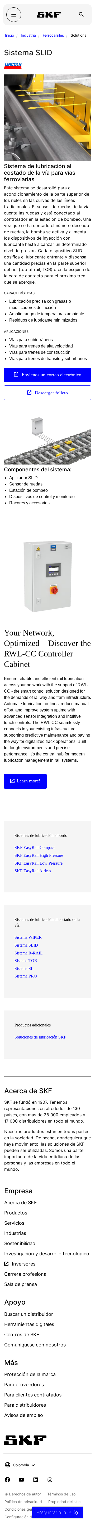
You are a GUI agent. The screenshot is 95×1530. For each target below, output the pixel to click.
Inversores (23, 1264)
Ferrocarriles (53, 35)
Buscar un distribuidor (28, 1314)
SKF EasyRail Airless (33, 871)
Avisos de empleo (23, 1415)
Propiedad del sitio (64, 1501)
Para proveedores (24, 1384)
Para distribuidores (25, 1405)
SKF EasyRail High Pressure (39, 855)
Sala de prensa (20, 1284)
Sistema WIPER (28, 937)
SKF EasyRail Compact (35, 847)
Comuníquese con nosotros (35, 1344)
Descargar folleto (51, 392)
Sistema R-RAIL (29, 953)
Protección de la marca (30, 1374)
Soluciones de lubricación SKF (40, 1037)
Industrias (15, 1233)
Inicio (9, 35)
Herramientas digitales (29, 1324)
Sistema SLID (26, 945)
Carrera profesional (26, 1274)
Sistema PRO (26, 976)
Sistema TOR (26, 960)
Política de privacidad (23, 1501)
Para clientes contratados (32, 1395)
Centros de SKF (21, 1334)
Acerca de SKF (20, 1202)
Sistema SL (24, 968)
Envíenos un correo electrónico (50, 374)
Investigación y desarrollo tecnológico (46, 1253)
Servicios (14, 1223)
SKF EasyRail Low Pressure (39, 863)
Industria (28, 35)
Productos (15, 1213)
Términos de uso (61, 1494)
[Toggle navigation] (13, 14)
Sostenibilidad (19, 1243)
